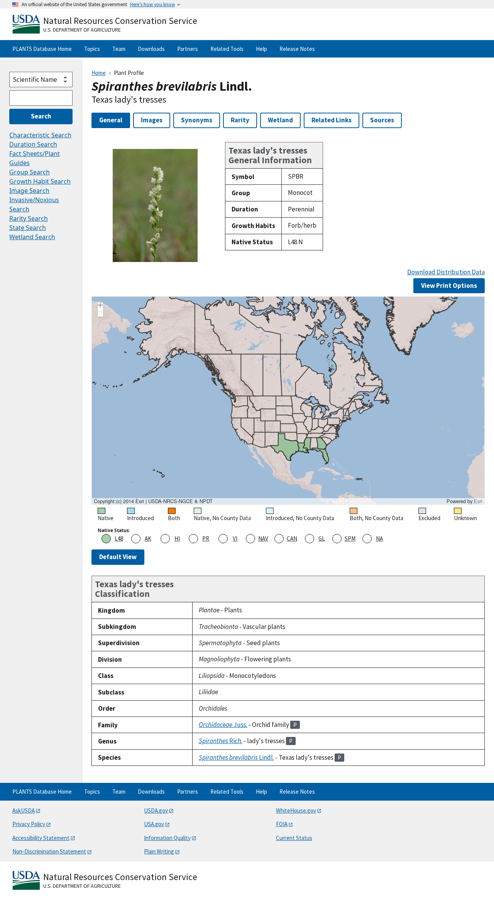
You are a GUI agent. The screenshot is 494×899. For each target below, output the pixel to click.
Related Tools (227, 48)
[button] (100, 305)
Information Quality (167, 838)
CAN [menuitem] (292, 538)
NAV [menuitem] (263, 538)
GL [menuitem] (321, 538)
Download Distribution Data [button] (446, 272)
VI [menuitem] (235, 538)
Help (261, 48)
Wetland (280, 120)
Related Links (331, 120)
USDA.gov (156, 810)
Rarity (240, 120)
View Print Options (449, 285)
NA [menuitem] (379, 538)
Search (41, 116)
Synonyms (196, 120)
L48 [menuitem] (119, 538)
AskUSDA (23, 810)
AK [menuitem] (148, 538)
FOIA (282, 824)
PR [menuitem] (205, 538)
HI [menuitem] (177, 538)
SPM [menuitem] (350, 538)
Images (151, 120)
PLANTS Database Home (42, 48)
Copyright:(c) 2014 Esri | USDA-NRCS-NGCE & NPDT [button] (153, 501)
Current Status (294, 838)
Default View (118, 557)
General (110, 120)
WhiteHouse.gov (296, 810)
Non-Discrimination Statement (49, 851)
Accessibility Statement (40, 838)
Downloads (151, 48)
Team (118, 48)
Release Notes (297, 48)
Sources (382, 120)
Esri (478, 501)
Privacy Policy (28, 824)
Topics (92, 48)
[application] (288, 400)
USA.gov (154, 824)
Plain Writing (159, 851)
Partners (187, 48)
